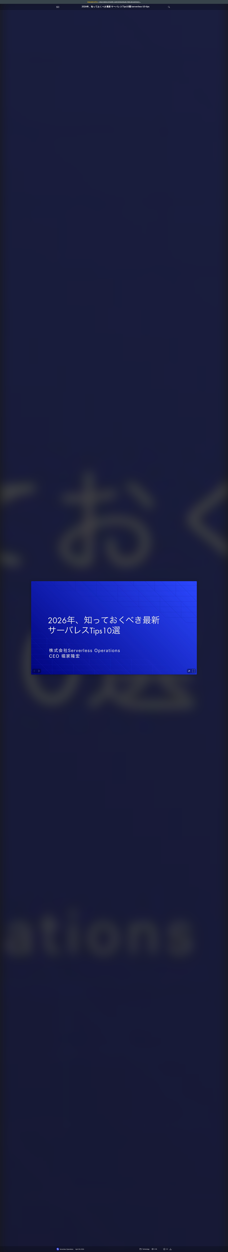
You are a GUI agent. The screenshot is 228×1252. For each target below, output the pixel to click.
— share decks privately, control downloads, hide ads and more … (114, 2)
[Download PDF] (170, 1249)
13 (167, 1249)
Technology (145, 1249)
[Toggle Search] (169, 6)
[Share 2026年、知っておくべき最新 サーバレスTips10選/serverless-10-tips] (160, 1249)
